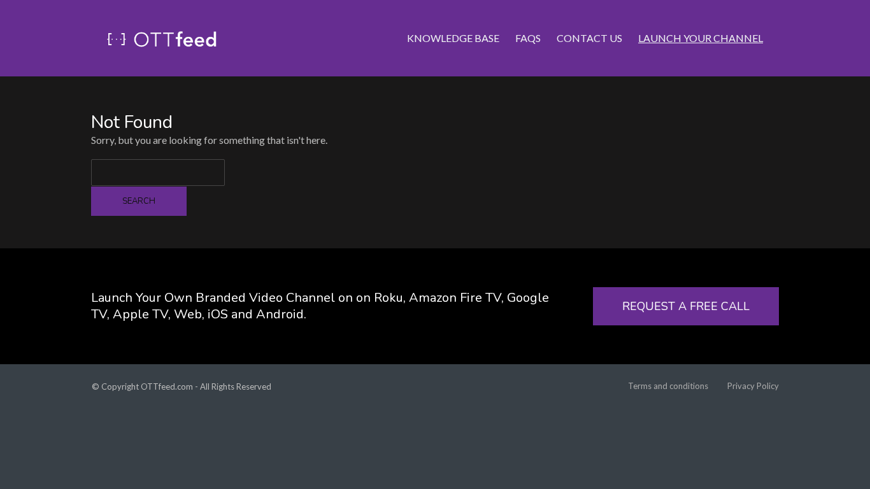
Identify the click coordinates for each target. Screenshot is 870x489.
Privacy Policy (753, 386)
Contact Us (589, 38)
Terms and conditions (668, 386)
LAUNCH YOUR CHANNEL (700, 38)
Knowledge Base (453, 38)
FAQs (528, 38)
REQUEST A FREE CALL (686, 306)
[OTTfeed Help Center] (161, 38)
